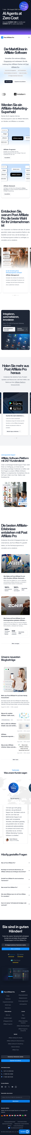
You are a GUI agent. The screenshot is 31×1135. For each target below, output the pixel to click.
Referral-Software (15, 1046)
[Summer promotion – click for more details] (15, 17)
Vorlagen (23, 1018)
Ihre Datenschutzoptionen (17, 1127)
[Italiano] (15, 1115)
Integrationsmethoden (8, 1002)
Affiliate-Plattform (20, 382)
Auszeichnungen (8, 1018)
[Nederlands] (17, 1115)
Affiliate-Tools (15, 1049)
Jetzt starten (8, 81)
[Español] (7, 1115)
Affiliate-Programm (7, 1024)
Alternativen (8, 1008)
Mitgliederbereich (23, 998)
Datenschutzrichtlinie (7, 1123)
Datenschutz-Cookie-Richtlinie (21, 1123)
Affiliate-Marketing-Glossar (23, 1025)
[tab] (12, 295)
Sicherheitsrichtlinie (22, 1121)
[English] (4, 1115)
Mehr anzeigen (15, 643)
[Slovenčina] (25, 1115)
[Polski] (20, 1115)
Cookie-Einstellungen (18, 1125)
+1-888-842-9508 (8, 1074)
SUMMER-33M (12, 22)
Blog (23, 1015)
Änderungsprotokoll (23, 1001)
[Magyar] (12, 1115)
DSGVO (9, 1125)
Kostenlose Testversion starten (15, 1056)
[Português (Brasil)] (23, 1115)
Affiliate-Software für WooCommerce (15, 1040)
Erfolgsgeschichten (7, 1021)
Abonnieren (15, 1101)
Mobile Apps (8, 1005)
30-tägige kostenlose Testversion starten (15, 945)
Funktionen (8, 999)
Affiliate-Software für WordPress (15, 1043)
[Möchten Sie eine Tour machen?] (15, 413)
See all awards (14, 798)
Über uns (8, 1015)
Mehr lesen (15, 759)
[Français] (10, 1115)
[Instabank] (16, 94)
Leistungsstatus (23, 1004)
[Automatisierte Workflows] (15, 270)
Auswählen (7, 157)
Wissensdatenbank (23, 995)
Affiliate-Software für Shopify (15, 1037)
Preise (7, 996)
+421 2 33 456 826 (8, 1071)
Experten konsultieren (20, 81)
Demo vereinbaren (15, 948)
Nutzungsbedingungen (9, 1121)
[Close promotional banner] (29, 2)
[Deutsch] (2, 1115)
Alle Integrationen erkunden (8, 329)
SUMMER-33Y (7, 24)
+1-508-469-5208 (8, 1077)
